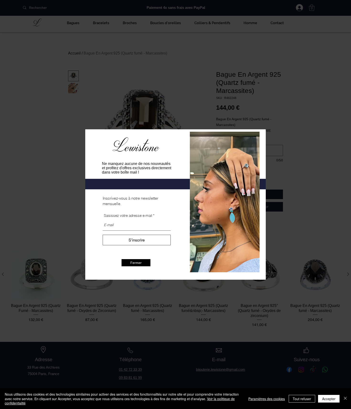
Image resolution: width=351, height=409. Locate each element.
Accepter (328, 398)
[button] (136, 262)
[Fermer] (345, 398)
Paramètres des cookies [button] (266, 398)
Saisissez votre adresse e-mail (128, 215)
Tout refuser (302, 398)
